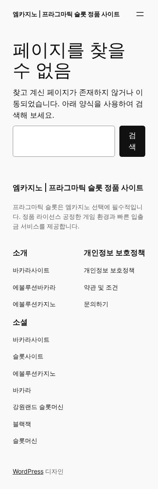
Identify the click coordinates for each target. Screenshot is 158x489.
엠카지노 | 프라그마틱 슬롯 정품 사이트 (66, 14)
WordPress (28, 471)
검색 (132, 141)
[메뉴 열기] (140, 14)
